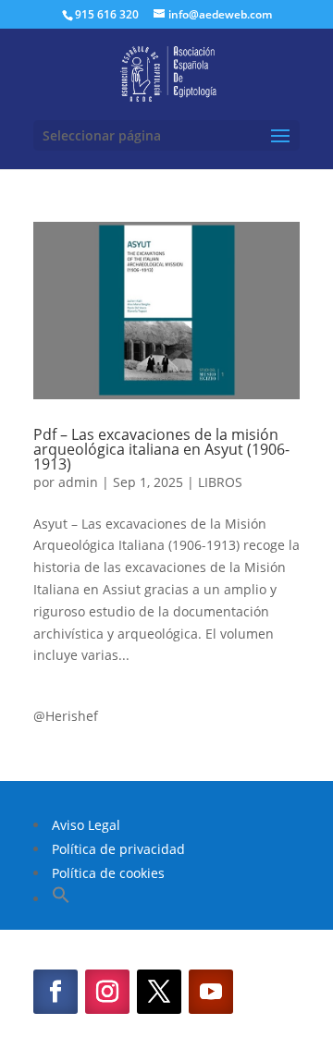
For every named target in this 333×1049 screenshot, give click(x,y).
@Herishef (65, 716)
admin (78, 482)
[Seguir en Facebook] (55, 992)
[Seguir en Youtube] (211, 992)
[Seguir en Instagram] (107, 992)
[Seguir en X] (159, 992)
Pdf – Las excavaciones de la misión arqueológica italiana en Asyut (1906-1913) (161, 449)
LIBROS (220, 482)
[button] (61, 899)
